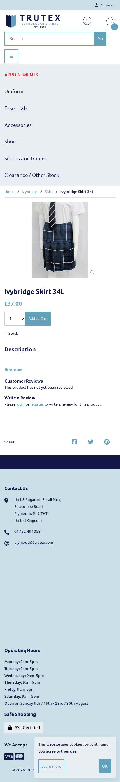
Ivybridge (30, 191)
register (36, 404)
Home (9, 191)
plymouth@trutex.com (33, 542)
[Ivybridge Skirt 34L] (60, 240)
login (20, 404)
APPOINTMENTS (21, 74)
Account (106, 5)
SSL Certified (26, 728)
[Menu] (11, 56)
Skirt (49, 191)
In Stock (11, 333)
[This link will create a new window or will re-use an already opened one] (74, 442)
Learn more (51, 766)
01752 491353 (27, 531)
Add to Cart (38, 318)
